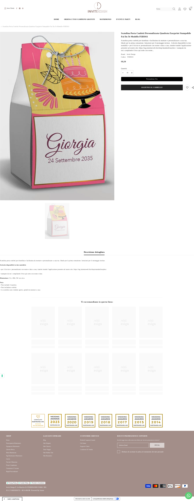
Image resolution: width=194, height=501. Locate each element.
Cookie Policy (24, 483)
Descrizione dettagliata (94, 252)
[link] (43, 343)
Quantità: (124, 68)
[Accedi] (179, 9)
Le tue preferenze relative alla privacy (103, 498)
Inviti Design (131, 54)
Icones (42, 490)
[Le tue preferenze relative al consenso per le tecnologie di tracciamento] (2, 376)
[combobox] (163, 9)
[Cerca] (165, 9)
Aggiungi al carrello (152, 87)
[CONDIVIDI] (192, 87)
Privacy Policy (12, 483)
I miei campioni (13, 499)
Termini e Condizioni (38, 483)
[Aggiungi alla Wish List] (187, 87)
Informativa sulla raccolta (82, 498)
